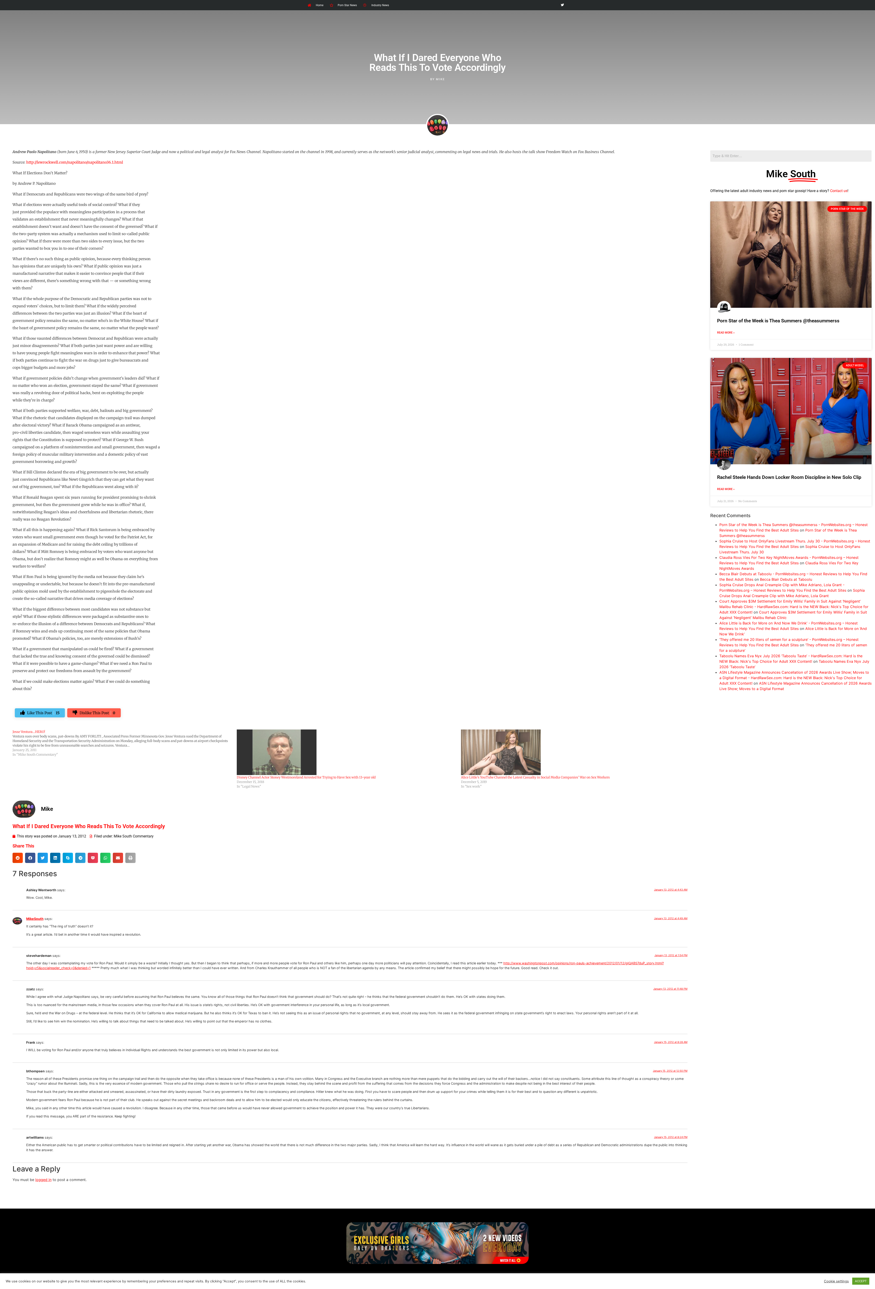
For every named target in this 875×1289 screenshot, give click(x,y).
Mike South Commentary (134, 836)
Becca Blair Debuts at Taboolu (786, 579)
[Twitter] (562, 5)
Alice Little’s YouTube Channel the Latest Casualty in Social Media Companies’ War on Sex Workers (535, 777)
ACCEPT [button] (861, 1281)
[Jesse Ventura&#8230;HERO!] (125, 743)
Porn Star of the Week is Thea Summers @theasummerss (778, 321)
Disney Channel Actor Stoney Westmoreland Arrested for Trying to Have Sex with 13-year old (306, 777)
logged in (43, 1179)
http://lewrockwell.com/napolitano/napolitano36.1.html (74, 162)
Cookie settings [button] (836, 1281)
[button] (18, 858)
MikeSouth (35, 919)
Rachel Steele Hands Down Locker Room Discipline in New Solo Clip (789, 477)
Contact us (838, 191)
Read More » (726, 332)
